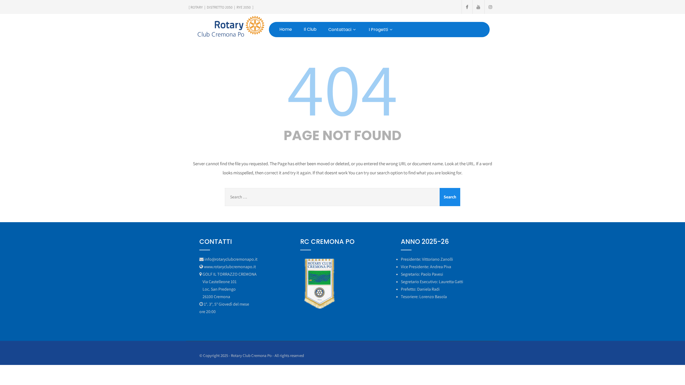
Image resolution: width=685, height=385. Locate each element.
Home (285, 29)
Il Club (310, 29)
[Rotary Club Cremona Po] (230, 26)
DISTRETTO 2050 (220, 7)
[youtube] (478, 7)
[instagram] (490, 7)
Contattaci (339, 29)
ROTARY (197, 7)
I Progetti (378, 29)
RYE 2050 (244, 7)
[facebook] (467, 7)
